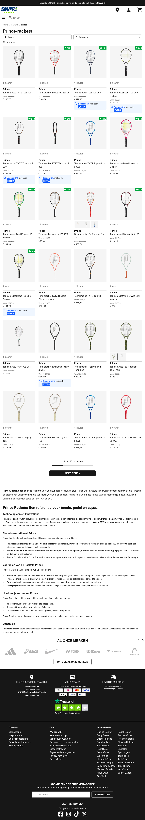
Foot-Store (102, 748)
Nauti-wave (102, 772)
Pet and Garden (126, 738)
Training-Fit (123, 755)
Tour (41, 498)
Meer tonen (72, 473)
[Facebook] (60, 814)
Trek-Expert (123, 759)
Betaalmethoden (58, 748)
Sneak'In (122, 745)
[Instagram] (68, 814)
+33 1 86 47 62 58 (32, 695)
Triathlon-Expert (126, 762)
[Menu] (3, 17)
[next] (143, 640)
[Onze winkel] (117, 10)
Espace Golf (103, 745)
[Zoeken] (10, 17)
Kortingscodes (16, 745)
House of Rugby (105, 762)
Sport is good (124, 752)
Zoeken (16, 17)
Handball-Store (104, 759)
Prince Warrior (99, 494)
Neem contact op (32, 686)
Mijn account (15, 731)
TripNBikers (124, 765)
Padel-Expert (124, 731)
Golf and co (102, 755)
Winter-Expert (124, 772)
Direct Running (104, 738)
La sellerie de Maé (106, 765)
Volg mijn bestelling (18, 738)
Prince (6, 89)
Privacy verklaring (59, 755)
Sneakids (122, 748)
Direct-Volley (103, 742)
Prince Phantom (77, 494)
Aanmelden (102, 794)
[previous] (138, 640)
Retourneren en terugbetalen (64, 742)
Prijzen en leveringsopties (62, 752)
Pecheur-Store (125, 735)
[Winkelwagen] (140, 10)
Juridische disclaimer (60, 745)
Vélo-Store (123, 769)
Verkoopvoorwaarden (60, 738)
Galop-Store (103, 752)
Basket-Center (104, 731)
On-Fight (101, 776)
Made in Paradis (105, 769)
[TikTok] (76, 814)
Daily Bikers (103, 735)
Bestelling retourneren (20, 742)
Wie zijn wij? (56, 731)
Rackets (14, 24)
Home (5, 24)
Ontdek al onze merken (72, 661)
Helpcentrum (15, 735)
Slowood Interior (126, 742)
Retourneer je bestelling (113, 688)
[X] (84, 814)
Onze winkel (56, 759)
